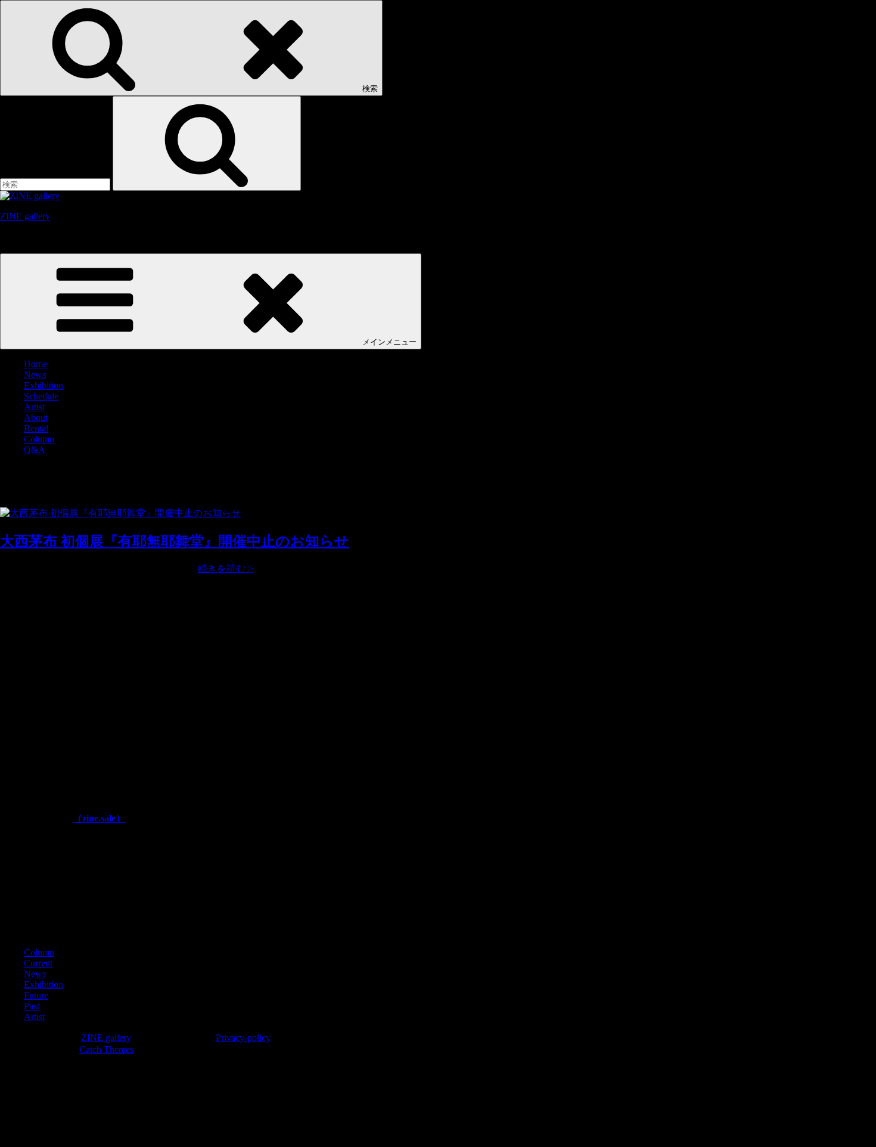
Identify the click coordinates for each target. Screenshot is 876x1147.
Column (39, 439)
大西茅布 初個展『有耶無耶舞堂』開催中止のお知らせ (174, 541)
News (35, 375)
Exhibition (43, 385)
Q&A (34, 450)
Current (38, 963)
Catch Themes (106, 1049)
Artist (34, 407)
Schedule (41, 396)
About (36, 418)
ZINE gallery (25, 216)
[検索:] (56, 184)
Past (31, 1006)
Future (36, 995)
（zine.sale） (99, 818)
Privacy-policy (243, 1038)
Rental (36, 428)
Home (35, 364)
